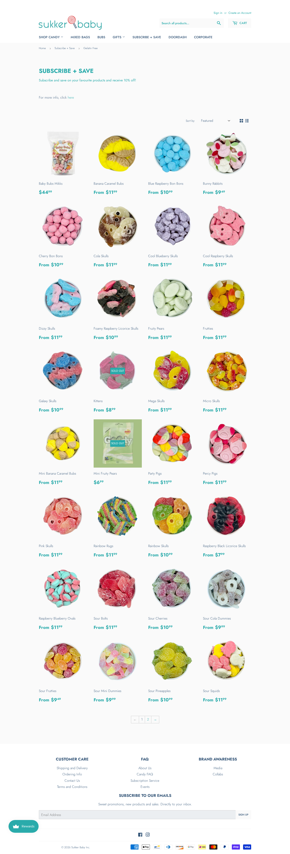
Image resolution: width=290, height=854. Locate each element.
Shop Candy (50, 37)
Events (145, 786)
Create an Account (239, 13)
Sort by (190, 121)
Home (42, 48)
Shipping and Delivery (72, 768)
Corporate (203, 37)
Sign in (218, 13)
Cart (243, 23)
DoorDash (178, 37)
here (71, 97)
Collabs (218, 774)
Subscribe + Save (146, 37)
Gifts (117, 37)
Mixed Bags (80, 37)
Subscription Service (145, 780)
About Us (144, 768)
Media (218, 768)
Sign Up (243, 815)
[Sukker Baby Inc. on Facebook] (140, 835)
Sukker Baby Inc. (80, 847)
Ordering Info (72, 774)
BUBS (101, 37)
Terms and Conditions (72, 786)
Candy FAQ (145, 774)
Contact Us (72, 780)
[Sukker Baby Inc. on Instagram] (148, 835)
